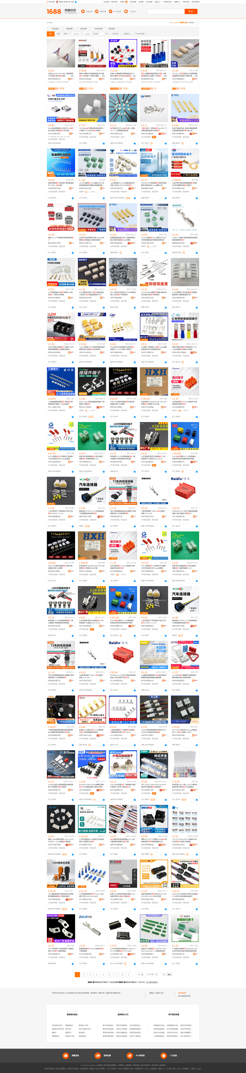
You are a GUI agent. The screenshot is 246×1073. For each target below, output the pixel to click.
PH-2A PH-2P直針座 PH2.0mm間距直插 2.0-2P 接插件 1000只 (184, 731)
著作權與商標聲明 (110, 1065)
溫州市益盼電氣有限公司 (148, 462)
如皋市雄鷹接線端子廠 (124, 1033)
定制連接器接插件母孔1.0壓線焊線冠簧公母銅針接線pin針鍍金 (122, 239)
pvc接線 (95, 82)
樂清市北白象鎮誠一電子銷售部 (148, 407)
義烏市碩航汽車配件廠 (55, 243)
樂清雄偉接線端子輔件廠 (138, 1029)
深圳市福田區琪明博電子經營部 (55, 462)
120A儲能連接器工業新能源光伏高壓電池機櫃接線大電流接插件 (60, 895)
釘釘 (179, 1069)
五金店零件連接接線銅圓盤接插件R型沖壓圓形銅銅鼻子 (184, 184)
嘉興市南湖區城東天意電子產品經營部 (194, 1025)
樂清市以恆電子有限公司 (86, 243)
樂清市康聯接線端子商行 (111, 1036)
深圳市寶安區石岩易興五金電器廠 (86, 462)
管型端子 (144, 82)
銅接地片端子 (70, 1036)
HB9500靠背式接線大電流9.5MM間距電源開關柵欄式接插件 (61, 348)
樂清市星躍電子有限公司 (179, 462)
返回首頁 (142, 982)
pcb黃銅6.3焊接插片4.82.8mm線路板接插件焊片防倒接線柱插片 (154, 348)
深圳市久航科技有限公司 (86, 352)
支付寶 (169, 1069)
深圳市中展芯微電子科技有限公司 (55, 845)
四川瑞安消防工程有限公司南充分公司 (194, 1036)
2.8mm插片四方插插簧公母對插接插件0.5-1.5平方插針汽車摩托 (122, 348)
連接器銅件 (69, 1025)
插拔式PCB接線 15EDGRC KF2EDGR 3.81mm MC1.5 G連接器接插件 (153, 950)
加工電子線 (182, 82)
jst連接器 (175, 82)
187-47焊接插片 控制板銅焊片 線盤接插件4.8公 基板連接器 (60, 950)
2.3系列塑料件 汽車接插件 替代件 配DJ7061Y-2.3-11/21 (60, 512)
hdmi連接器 (52, 137)
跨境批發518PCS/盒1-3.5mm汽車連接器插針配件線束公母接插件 (184, 786)
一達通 (192, 1069)
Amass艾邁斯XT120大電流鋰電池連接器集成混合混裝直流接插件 (92, 348)
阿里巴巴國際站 (60, 1069)
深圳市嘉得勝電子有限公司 (148, 954)
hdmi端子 (67, 137)
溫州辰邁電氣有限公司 (55, 735)
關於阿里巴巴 (145, 1065)
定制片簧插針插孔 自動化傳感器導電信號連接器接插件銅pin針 (184, 129)
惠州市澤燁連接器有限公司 (148, 845)
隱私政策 (136, 1065)
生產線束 (51, 82)
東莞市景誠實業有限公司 (179, 134)
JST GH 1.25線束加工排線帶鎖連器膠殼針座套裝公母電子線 (184, 75)
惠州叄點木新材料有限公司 (117, 462)
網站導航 (162, 1065)
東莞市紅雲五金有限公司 (86, 735)
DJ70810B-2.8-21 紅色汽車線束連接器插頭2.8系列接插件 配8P (185, 512)
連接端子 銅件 (83, 1025)
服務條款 (129, 1065)
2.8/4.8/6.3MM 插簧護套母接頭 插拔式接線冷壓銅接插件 (154, 294)
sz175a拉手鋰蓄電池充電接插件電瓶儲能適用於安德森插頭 (184, 676)
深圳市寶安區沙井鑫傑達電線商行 (117, 134)
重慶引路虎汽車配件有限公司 (86, 516)
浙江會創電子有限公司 (117, 899)
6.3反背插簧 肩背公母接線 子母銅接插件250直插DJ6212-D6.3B (153, 458)
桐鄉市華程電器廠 (116, 845)
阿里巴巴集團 (49, 1069)
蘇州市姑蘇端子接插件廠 (111, 1025)
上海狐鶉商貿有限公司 (161, 1036)
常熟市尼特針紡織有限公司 (176, 1033)
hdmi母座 (60, 137)
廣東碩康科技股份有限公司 (148, 188)
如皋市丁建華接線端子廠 (138, 1036)
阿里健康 (185, 1069)
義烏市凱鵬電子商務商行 (189, 1033)
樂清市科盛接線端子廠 (124, 1036)
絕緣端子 (129, 82)
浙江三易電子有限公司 (55, 407)
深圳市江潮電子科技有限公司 (148, 352)
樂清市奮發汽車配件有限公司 (148, 899)
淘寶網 (91, 1069)
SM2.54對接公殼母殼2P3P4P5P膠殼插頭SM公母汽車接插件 (123, 294)
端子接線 (82, 82)
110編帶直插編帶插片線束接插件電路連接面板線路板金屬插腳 (154, 676)
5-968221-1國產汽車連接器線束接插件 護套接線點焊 (185, 239)
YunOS (146, 1069)
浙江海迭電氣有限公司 (179, 516)
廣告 (72, 76)
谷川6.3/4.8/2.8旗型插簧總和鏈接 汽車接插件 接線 (92, 403)
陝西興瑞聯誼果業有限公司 (163, 1029)
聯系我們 (155, 1065)
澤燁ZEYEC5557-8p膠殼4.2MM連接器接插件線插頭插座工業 (154, 840)
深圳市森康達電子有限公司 (179, 79)
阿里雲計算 (139, 1069)
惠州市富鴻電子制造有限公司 (117, 790)
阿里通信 (154, 1069)
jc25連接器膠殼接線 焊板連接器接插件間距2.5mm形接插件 (60, 403)
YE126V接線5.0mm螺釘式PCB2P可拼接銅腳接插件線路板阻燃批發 (153, 239)
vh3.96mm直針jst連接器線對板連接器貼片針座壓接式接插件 (60, 786)
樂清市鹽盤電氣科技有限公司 (55, 516)
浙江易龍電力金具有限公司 (117, 79)
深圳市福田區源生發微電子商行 (117, 352)
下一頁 (140, 975)
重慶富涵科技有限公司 (179, 243)
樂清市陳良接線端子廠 (110, 1033)
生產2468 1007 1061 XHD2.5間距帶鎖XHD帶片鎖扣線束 (60, 75)
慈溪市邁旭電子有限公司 (179, 954)
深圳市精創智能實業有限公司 (55, 899)
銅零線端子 (56, 1036)
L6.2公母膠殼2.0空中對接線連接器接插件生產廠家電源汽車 (184, 294)
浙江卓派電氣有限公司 (86, 954)
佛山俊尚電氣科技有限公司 (148, 681)
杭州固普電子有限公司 (117, 954)
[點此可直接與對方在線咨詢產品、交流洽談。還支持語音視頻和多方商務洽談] (104, 143)
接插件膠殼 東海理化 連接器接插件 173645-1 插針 (61, 184)
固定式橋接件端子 (85, 1029)
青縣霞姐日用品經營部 (161, 1025)
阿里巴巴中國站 (73, 1069)
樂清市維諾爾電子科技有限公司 (179, 681)
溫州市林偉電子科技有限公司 (86, 134)
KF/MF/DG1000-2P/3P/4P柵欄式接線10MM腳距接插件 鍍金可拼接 (91, 786)
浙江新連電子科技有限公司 (86, 845)
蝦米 (131, 1069)
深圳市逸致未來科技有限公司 (179, 845)
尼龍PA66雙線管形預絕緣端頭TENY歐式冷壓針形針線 (122, 75)
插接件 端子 (160, 993)
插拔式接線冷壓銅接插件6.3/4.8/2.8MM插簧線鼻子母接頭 (184, 348)
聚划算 (102, 1069)
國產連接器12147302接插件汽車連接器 (91, 950)
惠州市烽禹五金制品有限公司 (179, 790)
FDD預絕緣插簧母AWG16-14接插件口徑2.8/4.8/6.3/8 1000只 (91, 895)
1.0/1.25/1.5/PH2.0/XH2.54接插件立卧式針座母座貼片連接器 (184, 840)
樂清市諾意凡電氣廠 (179, 352)
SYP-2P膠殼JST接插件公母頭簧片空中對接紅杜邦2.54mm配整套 (60, 458)
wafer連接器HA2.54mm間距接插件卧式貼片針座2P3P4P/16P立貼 (122, 184)
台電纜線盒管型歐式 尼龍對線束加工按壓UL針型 (153, 75)
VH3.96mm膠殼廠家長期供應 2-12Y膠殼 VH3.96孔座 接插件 (91, 129)
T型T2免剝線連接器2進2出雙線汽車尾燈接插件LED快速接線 (123, 512)
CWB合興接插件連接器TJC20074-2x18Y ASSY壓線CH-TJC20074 (122, 950)
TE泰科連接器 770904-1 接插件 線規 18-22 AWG (153, 512)
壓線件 (54, 1033)
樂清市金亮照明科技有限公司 (55, 352)
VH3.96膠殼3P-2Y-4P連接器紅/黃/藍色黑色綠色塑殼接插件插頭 (184, 458)
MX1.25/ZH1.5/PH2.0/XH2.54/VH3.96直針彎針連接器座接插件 (153, 786)
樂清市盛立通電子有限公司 (117, 407)
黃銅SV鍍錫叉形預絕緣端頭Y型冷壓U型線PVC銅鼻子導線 (91, 75)
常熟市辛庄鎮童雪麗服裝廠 (163, 1033)
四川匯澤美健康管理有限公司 (177, 1029)
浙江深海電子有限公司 (148, 790)
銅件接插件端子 (57, 1025)
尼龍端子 (157, 82)
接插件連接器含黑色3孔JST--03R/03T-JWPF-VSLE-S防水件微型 (154, 895)
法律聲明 (121, 1065)
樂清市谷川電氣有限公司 (86, 407)
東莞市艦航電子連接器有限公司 (179, 298)
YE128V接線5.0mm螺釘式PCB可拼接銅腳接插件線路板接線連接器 (91, 184)
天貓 (96, 1069)
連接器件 (82, 1033)
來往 (174, 1069)
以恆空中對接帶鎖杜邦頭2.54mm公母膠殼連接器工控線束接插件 (91, 239)
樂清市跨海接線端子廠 (110, 1029)
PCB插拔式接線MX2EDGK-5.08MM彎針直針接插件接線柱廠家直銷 (184, 950)
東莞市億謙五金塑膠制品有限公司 (179, 188)
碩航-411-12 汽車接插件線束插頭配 (60, 239)
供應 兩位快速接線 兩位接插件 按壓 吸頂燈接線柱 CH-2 (91, 458)
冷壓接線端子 (121, 82)
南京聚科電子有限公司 (55, 188)
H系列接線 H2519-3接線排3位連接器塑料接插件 (184, 403)
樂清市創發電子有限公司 (55, 790)
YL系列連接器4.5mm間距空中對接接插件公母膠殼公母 (91, 840)
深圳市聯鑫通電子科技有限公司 (117, 298)
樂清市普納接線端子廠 (137, 1033)
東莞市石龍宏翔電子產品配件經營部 (179, 735)
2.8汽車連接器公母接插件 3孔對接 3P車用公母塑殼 (60, 294)
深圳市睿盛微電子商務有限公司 (86, 790)
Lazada (198, 1069)
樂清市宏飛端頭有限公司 (86, 79)
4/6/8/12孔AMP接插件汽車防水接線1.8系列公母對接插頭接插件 (185, 895)
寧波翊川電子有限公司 (86, 188)
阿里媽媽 (126, 1069)
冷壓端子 (113, 82)
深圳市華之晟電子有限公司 (148, 735)
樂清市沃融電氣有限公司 (148, 134)
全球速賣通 (84, 1069)
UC (164, 1069)
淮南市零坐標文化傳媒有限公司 (191, 1029)
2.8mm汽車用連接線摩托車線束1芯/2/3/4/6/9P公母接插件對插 (153, 731)
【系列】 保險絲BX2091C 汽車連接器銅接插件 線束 (154, 129)
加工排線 (190, 82)
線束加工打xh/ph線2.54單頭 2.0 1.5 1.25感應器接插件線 (122, 129)
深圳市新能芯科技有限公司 (148, 298)
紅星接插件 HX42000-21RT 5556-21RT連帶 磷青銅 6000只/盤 (154, 403)
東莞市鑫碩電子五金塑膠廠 (55, 954)
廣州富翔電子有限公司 (148, 79)
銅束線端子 (82, 1036)
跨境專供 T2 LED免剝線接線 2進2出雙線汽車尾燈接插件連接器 (122, 458)
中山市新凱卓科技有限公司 (117, 735)
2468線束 (65, 82)
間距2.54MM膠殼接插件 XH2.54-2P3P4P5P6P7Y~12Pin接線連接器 (61, 840)
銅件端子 (68, 1029)
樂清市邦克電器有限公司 (55, 298)
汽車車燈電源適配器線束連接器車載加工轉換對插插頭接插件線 (60, 731)
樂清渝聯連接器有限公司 (179, 899)
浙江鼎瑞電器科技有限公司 (179, 407)
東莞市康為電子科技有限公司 (55, 79)
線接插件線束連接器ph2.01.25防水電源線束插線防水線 (122, 840)
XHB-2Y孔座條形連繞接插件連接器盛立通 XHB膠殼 (122, 403)
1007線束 (58, 82)
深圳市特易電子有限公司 (117, 188)
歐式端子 (151, 82)
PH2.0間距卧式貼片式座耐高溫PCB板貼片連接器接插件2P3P (91, 294)
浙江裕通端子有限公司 (86, 899)
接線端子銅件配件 (58, 1029)
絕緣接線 (89, 82)
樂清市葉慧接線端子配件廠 (125, 1025)
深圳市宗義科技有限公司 (55, 134)
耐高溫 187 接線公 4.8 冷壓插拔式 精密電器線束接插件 (91, 731)
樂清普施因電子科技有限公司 (117, 516)
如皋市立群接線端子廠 (124, 1029)
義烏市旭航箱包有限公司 (175, 1036)
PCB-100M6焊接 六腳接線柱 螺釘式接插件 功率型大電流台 (123, 786)
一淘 (107, 1069)
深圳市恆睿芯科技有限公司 (148, 516)
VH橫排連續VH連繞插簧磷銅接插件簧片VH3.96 (122, 731)
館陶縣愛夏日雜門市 (174, 1025)
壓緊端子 (68, 1033)
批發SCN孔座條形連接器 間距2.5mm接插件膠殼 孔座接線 (122, 895)
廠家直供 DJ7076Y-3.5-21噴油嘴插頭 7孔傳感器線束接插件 (91, 512)
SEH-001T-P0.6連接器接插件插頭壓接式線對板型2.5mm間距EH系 (153, 184)
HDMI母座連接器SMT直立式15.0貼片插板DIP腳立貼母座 (61, 129)
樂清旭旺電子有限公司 (86, 298)
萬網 (159, 1069)
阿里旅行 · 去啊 (116, 1069)
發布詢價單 (182, 993)
